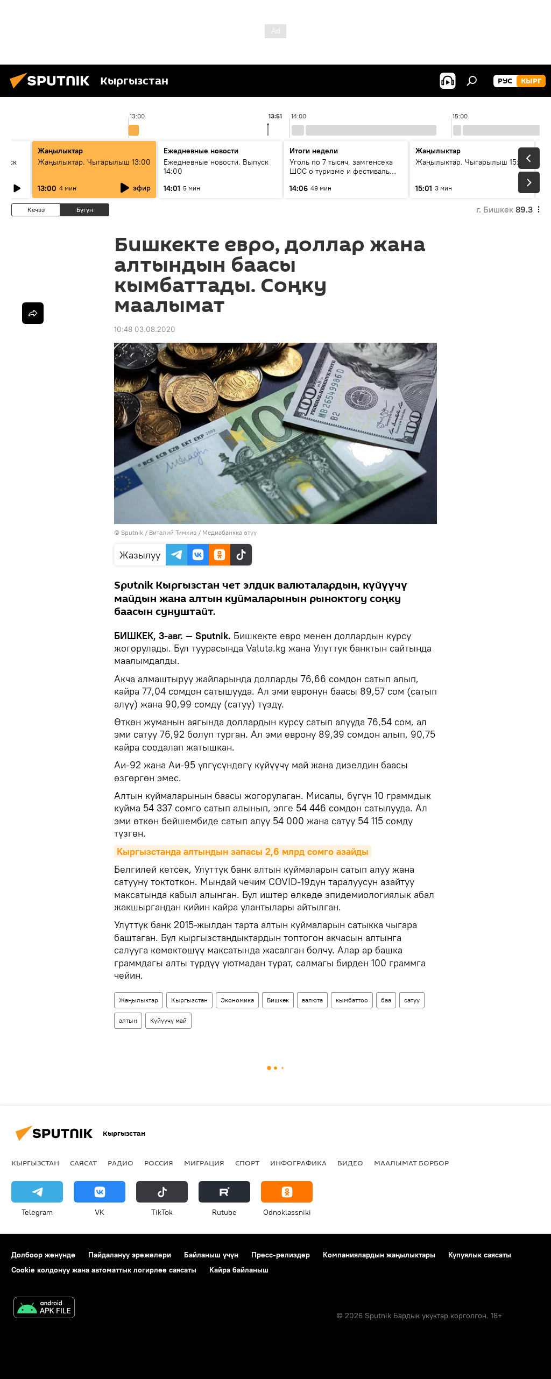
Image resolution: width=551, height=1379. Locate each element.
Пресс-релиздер (280, 1255)
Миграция (204, 1163)
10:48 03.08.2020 (144, 329)
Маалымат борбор (411, 1163)
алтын (128, 1020)
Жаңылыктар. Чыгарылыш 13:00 (94, 162)
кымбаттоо (352, 1000)
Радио (120, 1163)
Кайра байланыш (239, 1270)
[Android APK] (44, 1309)
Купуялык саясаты (479, 1255)
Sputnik (132, 532)
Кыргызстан (189, 1000)
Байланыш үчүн (211, 1255)
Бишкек (278, 1000)
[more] (33, 313)
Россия (158, 1163)
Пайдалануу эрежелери (129, 1255)
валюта (312, 1000)
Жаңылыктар (138, 1000)
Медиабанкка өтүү (229, 532)
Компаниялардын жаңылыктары (379, 1255)
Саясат (83, 1163)
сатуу (412, 1000)
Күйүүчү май (168, 1020)
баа (386, 1000)
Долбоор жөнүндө (43, 1255)
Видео (350, 1163)
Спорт (247, 1163)
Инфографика (298, 1163)
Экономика (237, 1000)
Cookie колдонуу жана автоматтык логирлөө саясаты (103, 1270)
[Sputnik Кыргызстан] (52, 90)
